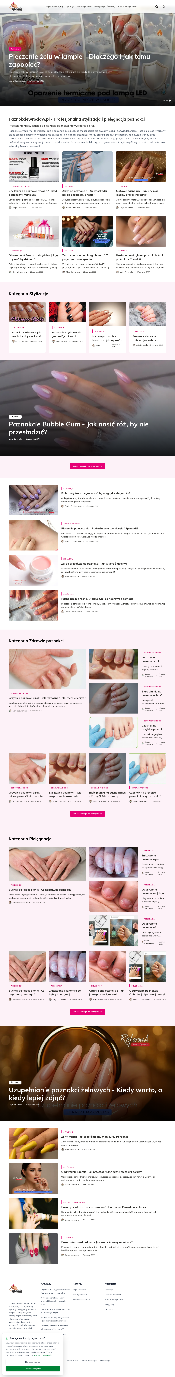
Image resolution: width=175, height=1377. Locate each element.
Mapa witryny (105, 1360)
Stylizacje (69, 6)
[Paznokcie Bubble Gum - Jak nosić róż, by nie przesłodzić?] (87, 408)
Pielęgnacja (99, 6)
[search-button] (156, 6)
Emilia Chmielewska (17, 81)
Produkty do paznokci (127, 6)
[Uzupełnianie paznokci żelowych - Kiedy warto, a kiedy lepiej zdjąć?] (87, 1073)
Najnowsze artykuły (54, 6)
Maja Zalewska (15, 439)
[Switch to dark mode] (163, 6)
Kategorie (110, 1283)
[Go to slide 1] (164, 100)
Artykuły (46, 1283)
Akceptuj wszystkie (32, 1368)
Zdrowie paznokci (84, 6)
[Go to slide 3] (170, 101)
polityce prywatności (43, 1355)
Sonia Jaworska (80, 1294)
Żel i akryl (111, 6)
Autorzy (77, 1283)
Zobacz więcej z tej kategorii (86, 466)
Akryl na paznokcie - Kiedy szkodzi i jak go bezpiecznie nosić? (53, 1301)
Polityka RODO (72, 1360)
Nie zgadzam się (32, 1362)
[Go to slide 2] (167, 100)
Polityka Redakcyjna (89, 1360)
